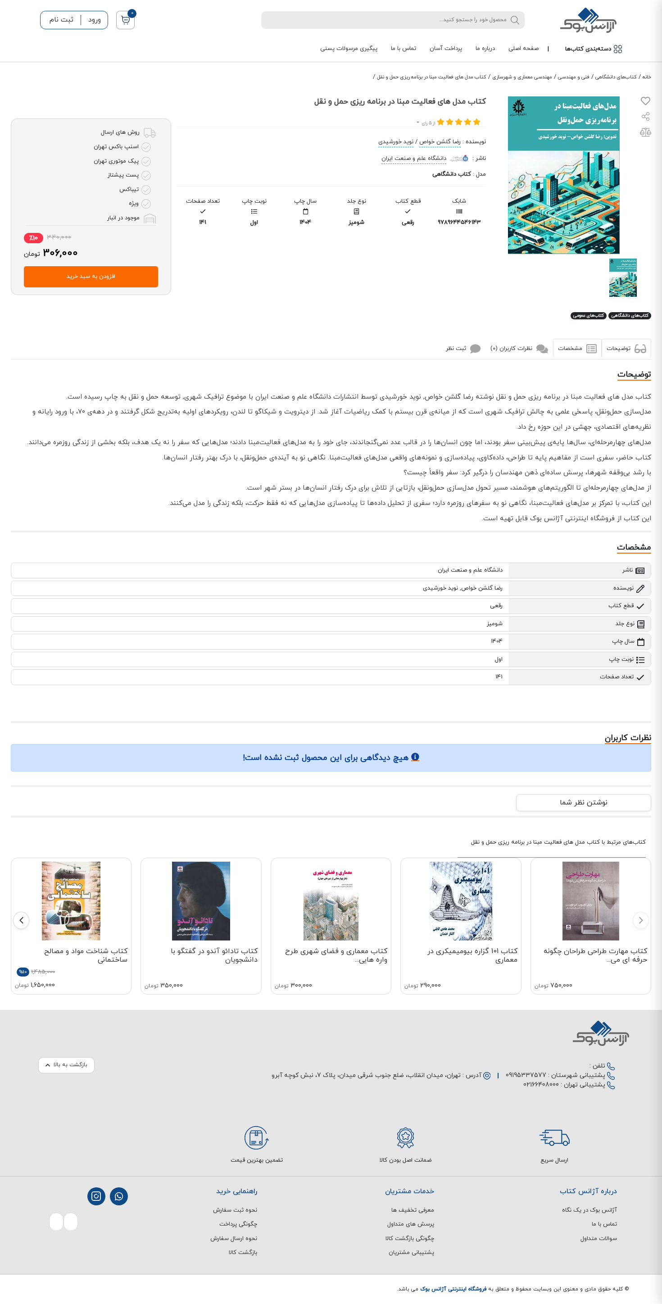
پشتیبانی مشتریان (411, 1253)
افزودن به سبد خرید (91, 277)
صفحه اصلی (523, 49)
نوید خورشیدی (395, 142)
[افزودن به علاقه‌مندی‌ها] (645, 103)
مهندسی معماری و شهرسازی (522, 77)
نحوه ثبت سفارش (235, 1210)
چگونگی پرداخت (238, 1224)
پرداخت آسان (446, 49)
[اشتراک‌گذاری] (646, 117)
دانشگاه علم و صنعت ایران (413, 158)
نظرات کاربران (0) (512, 348)
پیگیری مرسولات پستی (348, 49)
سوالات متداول (598, 1239)
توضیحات (619, 348)
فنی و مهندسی (573, 77)
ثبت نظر (457, 348)
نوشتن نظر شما (584, 803)
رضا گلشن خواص (440, 142)
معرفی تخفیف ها (412, 1210)
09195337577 (526, 1075)
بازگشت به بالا (70, 1064)
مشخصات (571, 348)
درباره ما (485, 49)
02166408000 (541, 1085)
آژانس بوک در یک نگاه (589, 1210)
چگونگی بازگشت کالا (409, 1239)
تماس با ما (403, 49)
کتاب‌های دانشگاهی (616, 77)
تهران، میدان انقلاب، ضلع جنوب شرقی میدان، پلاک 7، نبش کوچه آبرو (366, 1075)
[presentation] (641, 920)
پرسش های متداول (410, 1224)
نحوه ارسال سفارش (233, 1239)
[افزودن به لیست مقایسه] (645, 134)
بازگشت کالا (243, 1253)
